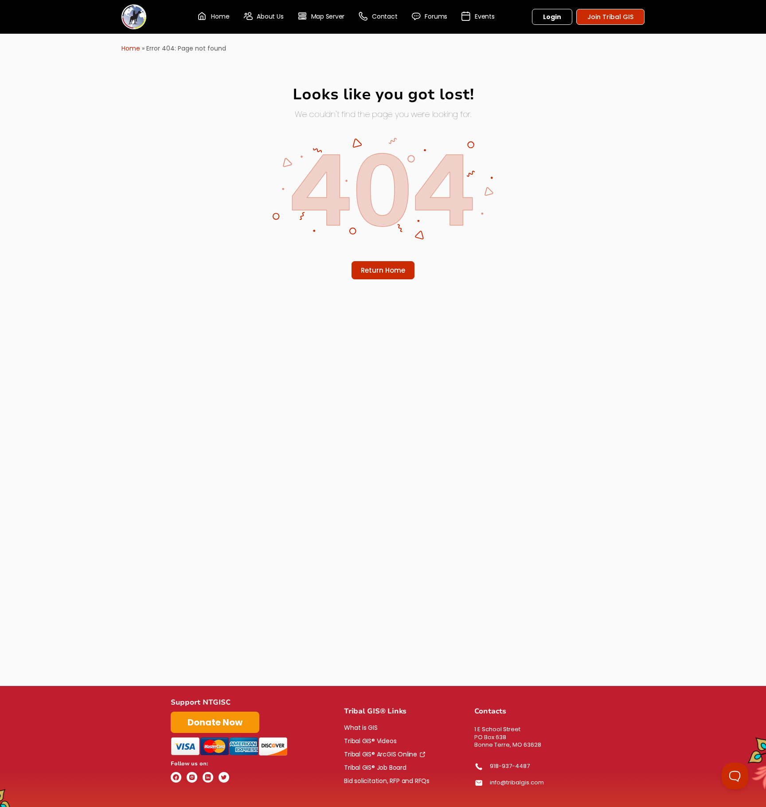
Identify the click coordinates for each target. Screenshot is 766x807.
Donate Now (215, 722)
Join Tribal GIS (610, 16)
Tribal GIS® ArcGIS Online (380, 754)
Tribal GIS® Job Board (375, 767)
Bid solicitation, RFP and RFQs (387, 780)
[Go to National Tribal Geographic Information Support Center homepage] (133, 16)
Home (130, 48)
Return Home (383, 270)
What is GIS (361, 727)
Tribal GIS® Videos (370, 740)
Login (552, 16)
